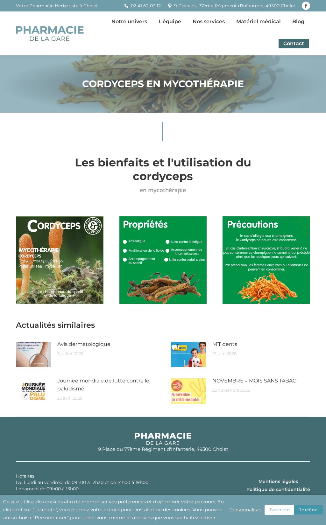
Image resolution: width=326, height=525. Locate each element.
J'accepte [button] (279, 510)
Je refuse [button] (308, 509)
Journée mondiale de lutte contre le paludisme (103, 385)
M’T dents (224, 344)
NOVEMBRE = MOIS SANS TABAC (254, 381)
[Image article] (33, 354)
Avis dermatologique (83, 344)
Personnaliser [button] (245, 510)
